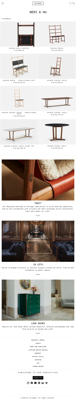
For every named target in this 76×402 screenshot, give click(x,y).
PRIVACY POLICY (38, 356)
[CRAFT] (38, 180)
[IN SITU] (38, 241)
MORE (38, 215)
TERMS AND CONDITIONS (38, 346)
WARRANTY (38, 353)
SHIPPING (38, 360)
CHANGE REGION (38, 366)
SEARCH (38, 343)
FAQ (38, 363)
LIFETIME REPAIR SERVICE (38, 350)
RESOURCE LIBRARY (38, 340)
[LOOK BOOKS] (38, 300)
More (38, 333)
